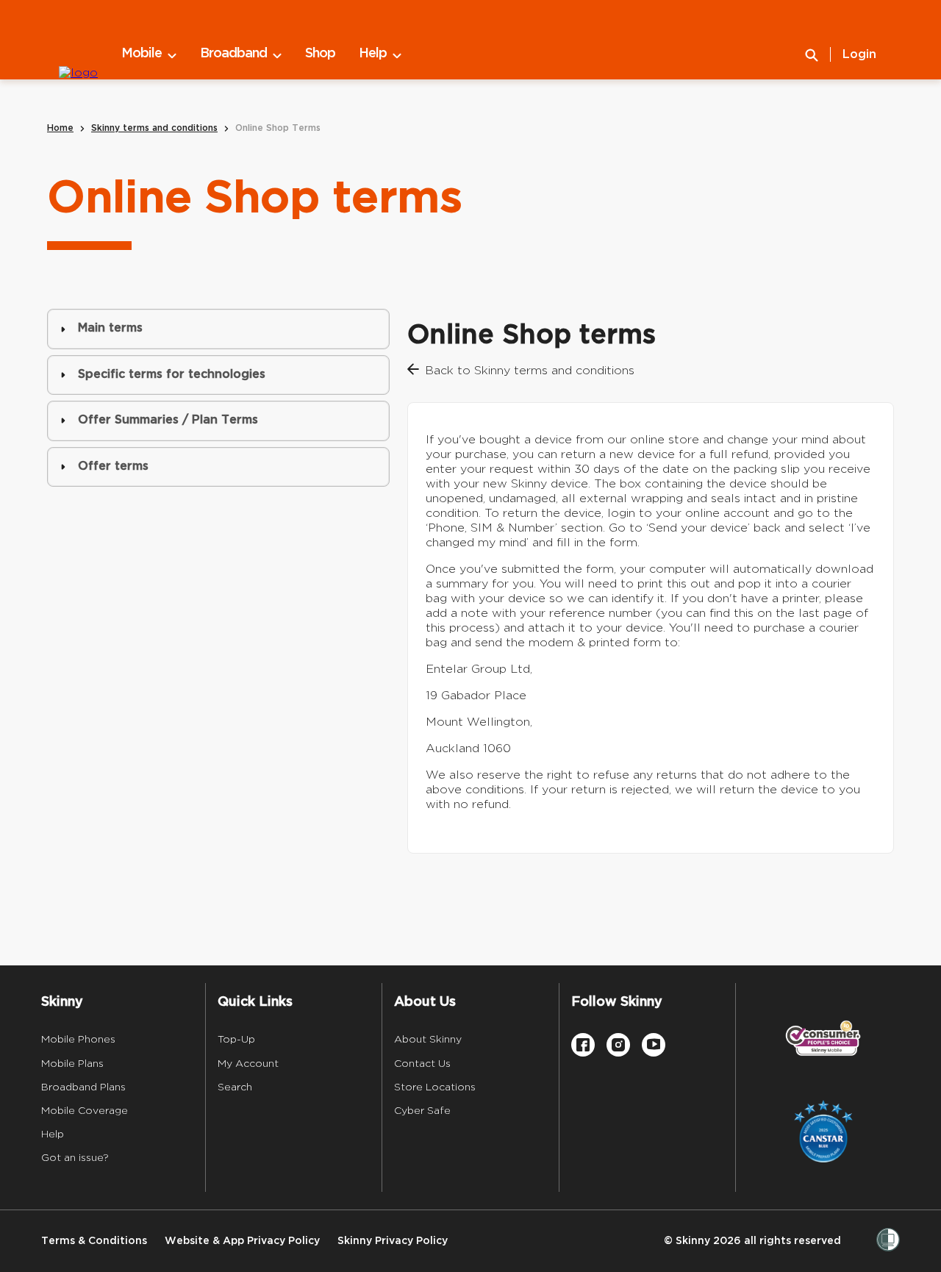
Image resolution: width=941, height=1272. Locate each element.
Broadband (233, 54)
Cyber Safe (422, 1110)
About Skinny (428, 1039)
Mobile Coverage (84, 1110)
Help (373, 54)
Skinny (62, 1002)
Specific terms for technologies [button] (171, 374)
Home (60, 128)
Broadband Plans (83, 1087)
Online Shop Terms (278, 128)
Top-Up (236, 1039)
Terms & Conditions (94, 1241)
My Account (248, 1063)
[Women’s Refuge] (888, 1241)
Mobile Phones (78, 1039)
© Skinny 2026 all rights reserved (752, 1241)
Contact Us (422, 1063)
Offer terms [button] (113, 466)
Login (859, 54)
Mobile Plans (72, 1063)
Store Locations (435, 1087)
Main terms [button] (110, 328)
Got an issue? (75, 1157)
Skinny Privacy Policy (392, 1241)
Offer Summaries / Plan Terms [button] (168, 420)
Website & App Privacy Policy (242, 1241)
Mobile (141, 54)
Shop (320, 54)
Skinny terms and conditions (154, 128)
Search (235, 1087)
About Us (425, 1002)
